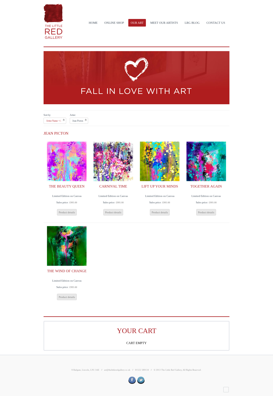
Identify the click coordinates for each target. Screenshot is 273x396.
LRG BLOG (192, 22)
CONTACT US (215, 22)
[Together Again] (206, 161)
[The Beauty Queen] (67, 161)
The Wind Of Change (67, 271)
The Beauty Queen (67, 186)
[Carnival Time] (113, 161)
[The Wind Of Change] (67, 245)
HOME (93, 22)
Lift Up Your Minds (159, 186)
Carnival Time (113, 186)
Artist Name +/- (53, 120)
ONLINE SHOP (114, 22)
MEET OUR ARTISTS (164, 22)
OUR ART (137, 22)
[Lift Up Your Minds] (159, 161)
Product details (67, 212)
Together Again (206, 186)
